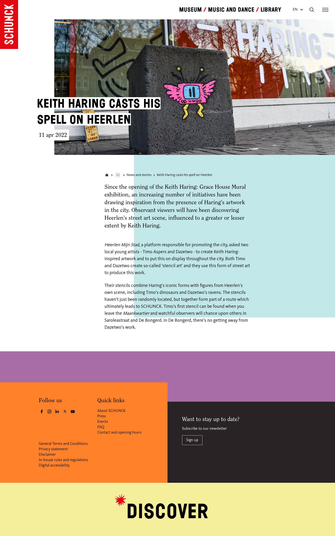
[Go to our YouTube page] (73, 411)
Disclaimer (47, 455)
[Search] (312, 9)
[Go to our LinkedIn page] (57, 411)
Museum (190, 9)
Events (102, 422)
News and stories (139, 175)
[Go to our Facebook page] (42, 411)
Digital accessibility (54, 465)
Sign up (192, 440)
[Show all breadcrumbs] (118, 175)
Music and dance (231, 9)
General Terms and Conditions (63, 444)
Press (101, 416)
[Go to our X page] (65, 411)
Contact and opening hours (119, 433)
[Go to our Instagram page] (49, 411)
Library (271, 9)
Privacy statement (53, 449)
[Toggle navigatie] (325, 9)
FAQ (100, 427)
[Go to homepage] (9, 24)
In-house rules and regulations (63, 460)
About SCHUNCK (111, 411)
